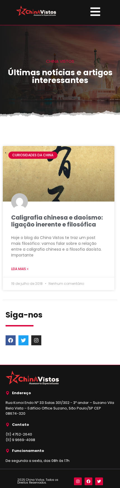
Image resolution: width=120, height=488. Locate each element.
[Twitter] (23, 340)
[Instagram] (36, 340)
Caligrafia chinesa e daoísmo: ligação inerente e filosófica (57, 220)
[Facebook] (11, 340)
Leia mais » (19, 268)
